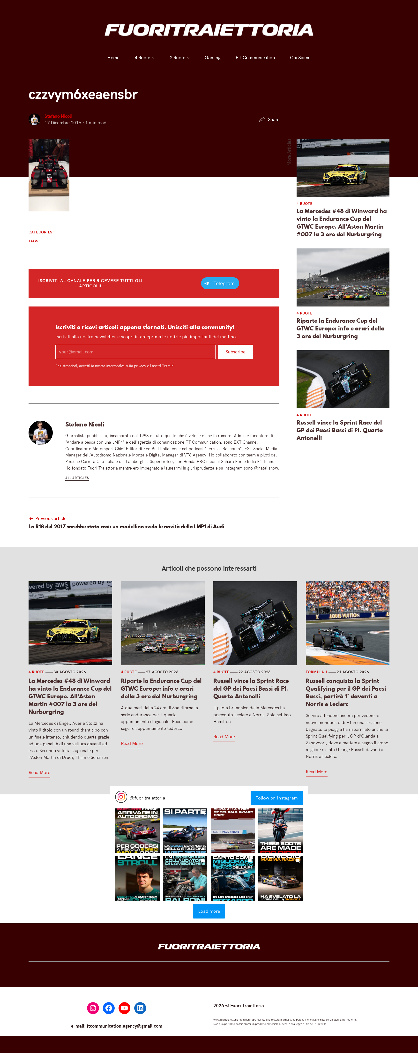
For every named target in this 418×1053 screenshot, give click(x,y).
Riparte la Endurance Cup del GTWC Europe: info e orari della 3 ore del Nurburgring (341, 328)
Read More (39, 772)
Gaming (213, 57)
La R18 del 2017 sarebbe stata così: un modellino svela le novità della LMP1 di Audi (126, 526)
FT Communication (255, 57)
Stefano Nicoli (58, 116)
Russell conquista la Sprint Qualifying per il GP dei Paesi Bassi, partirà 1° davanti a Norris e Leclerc (346, 692)
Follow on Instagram (276, 798)
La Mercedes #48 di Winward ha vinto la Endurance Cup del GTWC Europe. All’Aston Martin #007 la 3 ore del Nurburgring (342, 222)
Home (113, 57)
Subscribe (235, 352)
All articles (77, 478)
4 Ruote (142, 57)
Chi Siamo (300, 57)
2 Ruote (177, 57)
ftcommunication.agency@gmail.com (124, 1026)
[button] (137, 830)
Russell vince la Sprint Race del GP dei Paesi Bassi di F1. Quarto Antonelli (340, 430)
